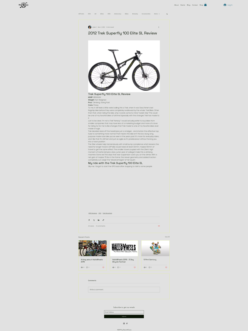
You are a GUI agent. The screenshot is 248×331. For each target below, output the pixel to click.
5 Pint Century (150, 259)
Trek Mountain (107, 213)
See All (167, 237)
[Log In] (224, 5)
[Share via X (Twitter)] (94, 220)
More (156, 14)
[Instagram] (124, 323)
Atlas (102, 14)
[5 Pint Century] (155, 248)
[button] (205, 4)
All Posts (81, 14)
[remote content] (124, 190)
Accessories (146, 14)
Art (95, 14)
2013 (109, 14)
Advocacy (117, 14)
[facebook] (127, 323)
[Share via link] (103, 220)
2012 (89, 14)
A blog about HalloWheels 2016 (92, 260)
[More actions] (159, 27)
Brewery (135, 14)
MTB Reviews (93, 213)
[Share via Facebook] (89, 220)
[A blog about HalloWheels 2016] (93, 248)
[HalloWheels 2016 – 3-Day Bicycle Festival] (124, 248)
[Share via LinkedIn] (98, 220)
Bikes (126, 14)
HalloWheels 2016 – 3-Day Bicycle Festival (123, 260)
